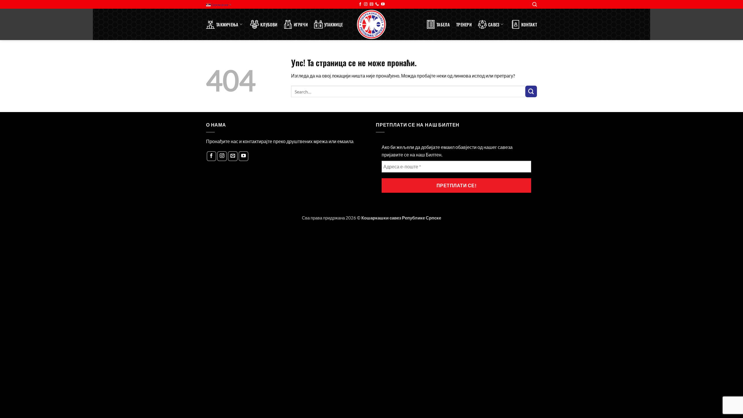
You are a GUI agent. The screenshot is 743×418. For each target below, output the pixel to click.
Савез (493, 24)
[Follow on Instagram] (365, 4)
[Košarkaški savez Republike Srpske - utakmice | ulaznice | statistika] (371, 24)
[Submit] (531, 91)
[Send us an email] (371, 4)
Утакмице (333, 24)
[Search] (534, 4)
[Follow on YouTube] (383, 4)
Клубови (268, 24)
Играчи (301, 24)
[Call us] (377, 4)
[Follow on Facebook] (360, 4)
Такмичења (227, 24)
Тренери (464, 24)
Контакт (529, 24)
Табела (443, 24)
